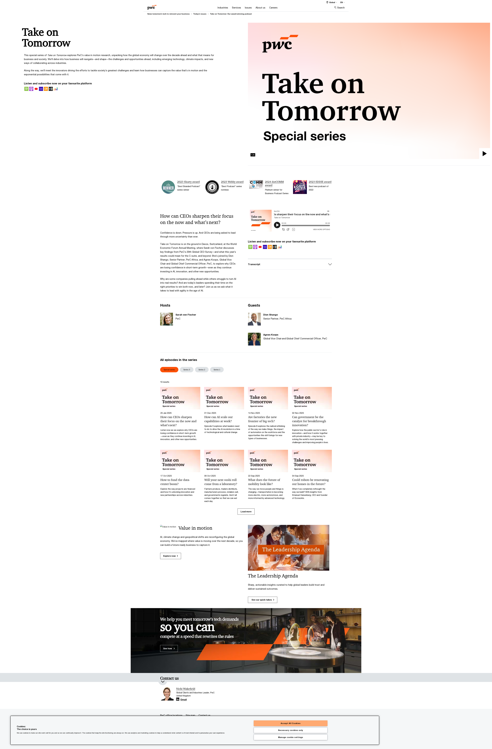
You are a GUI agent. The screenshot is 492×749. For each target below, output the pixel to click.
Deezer (56, 89)
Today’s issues (199, 14)
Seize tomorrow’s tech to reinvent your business (168, 14)
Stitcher (51, 89)
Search (341, 7)
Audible (46, 89)
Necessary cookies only (290, 730)
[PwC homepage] (152, 6)
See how (167, 648)
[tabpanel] (246, 447)
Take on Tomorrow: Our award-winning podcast (231, 14)
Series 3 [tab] (186, 370)
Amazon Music (41, 89)
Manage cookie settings (290, 737)
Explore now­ (169, 556)
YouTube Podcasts (36, 89)
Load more (246, 511)
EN (341, 2)
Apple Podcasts (31, 89)
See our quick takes (261, 599)
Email (184, 699)
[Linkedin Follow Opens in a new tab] (177, 699)
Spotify (26, 89)
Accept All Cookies (290, 723)
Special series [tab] (169, 370)
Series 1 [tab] (217, 370)
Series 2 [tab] (201, 370)
